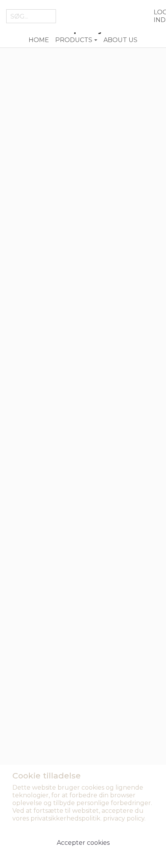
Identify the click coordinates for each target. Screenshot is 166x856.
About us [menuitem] (120, 40)
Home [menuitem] (39, 40)
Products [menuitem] (73, 40)
